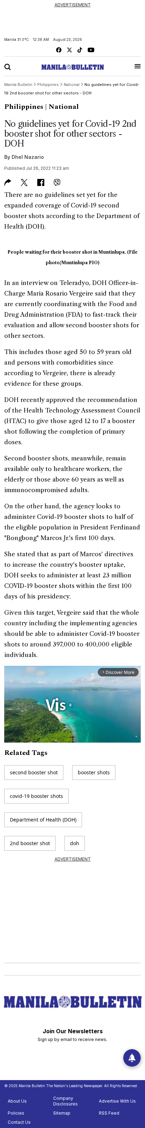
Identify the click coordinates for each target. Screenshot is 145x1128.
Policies (16, 1113)
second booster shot (34, 772)
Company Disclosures (65, 1101)
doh (74, 843)
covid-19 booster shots (36, 796)
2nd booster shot (30, 843)
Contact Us (19, 1122)
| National (62, 106)
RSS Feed (109, 1113)
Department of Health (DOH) (43, 819)
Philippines (23, 106)
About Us (17, 1101)
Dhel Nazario (28, 157)
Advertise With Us (117, 1101)
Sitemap (61, 1113)
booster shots (94, 772)
